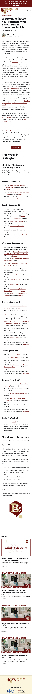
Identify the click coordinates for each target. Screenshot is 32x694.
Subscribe (16, 147)
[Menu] (30, 11)
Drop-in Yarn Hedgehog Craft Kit (19, 393)
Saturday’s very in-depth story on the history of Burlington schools (16, 103)
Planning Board (14, 337)
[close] (30, 3)
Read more (15, 62)
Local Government (7, 15)
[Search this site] (28, 11)
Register (20, 194)
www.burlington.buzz (13, 88)
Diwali (14, 422)
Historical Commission (16, 279)
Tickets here (26, 344)
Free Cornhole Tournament (17, 221)
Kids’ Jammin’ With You (16, 355)
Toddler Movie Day (15, 357)
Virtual (8, 189)
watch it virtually (6, 117)
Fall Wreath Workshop (16, 275)
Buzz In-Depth (10, 131)
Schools (12, 107)
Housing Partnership (15, 218)
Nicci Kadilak (10, 34)
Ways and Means (14, 284)
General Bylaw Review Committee (19, 235)
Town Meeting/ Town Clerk (17, 226)
